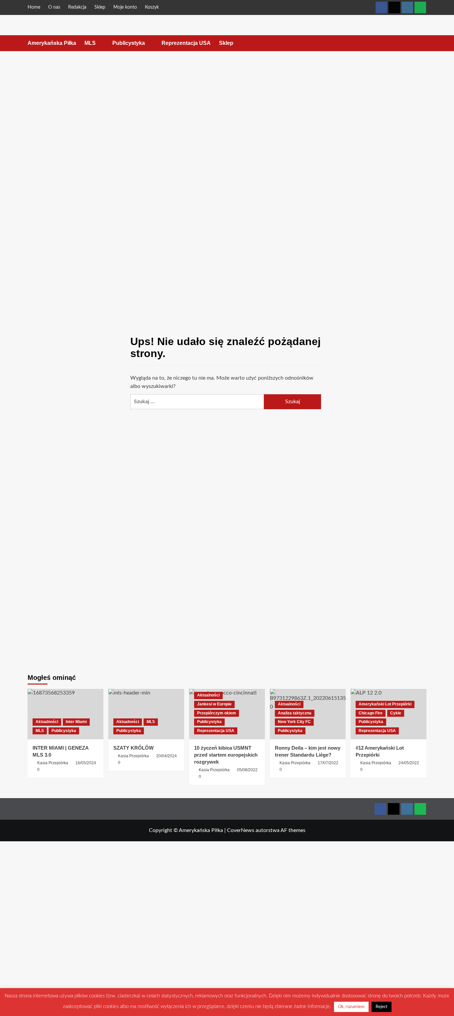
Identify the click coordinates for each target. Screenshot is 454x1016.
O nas (54, 7)
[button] (422, 43)
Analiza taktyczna (294, 713)
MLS (90, 43)
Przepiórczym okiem (216, 713)
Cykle (395, 713)
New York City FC (294, 721)
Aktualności (47, 721)
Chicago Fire (371, 713)
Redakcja (77, 7)
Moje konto (125, 7)
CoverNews (240, 830)
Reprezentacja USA (186, 43)
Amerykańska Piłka (52, 43)
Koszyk (152, 7)
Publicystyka (128, 43)
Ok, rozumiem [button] (351, 1007)
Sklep (99, 7)
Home (34, 7)
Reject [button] (382, 1007)
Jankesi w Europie (214, 704)
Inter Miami (76, 721)
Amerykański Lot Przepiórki (385, 704)
